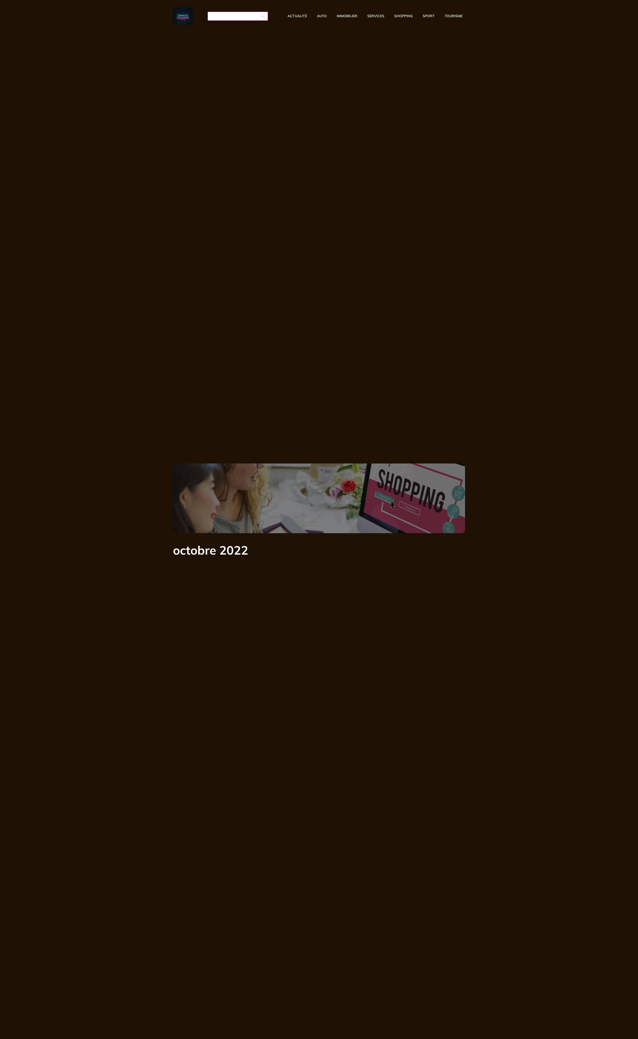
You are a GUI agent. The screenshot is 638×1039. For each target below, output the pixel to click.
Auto (322, 16)
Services (375, 16)
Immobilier (347, 16)
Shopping (403, 16)
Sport (429, 16)
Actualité (297, 16)
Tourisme (454, 16)
